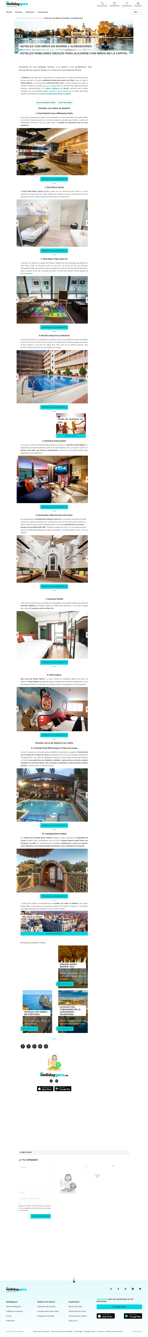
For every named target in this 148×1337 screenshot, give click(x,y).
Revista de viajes (36, 18)
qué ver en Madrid (50, 86)
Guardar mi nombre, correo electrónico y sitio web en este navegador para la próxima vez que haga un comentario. (35, 1208)
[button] (119, 1306)
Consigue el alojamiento (53, 179)
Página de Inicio (23, 18)
